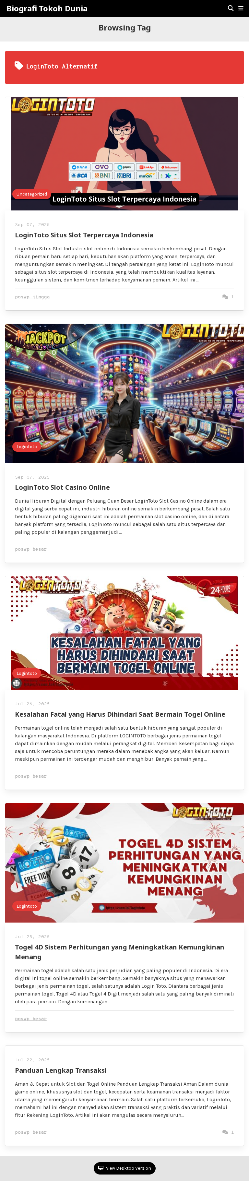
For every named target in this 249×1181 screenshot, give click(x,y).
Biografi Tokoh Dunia (47, 8)
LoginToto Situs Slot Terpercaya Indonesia (84, 235)
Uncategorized (32, 194)
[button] (240, 8)
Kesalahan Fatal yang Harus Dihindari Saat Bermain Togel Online (120, 714)
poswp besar (31, 549)
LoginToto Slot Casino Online (62, 487)
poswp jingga (32, 297)
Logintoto (27, 446)
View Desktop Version (128, 1168)
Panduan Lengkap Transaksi (61, 1070)
